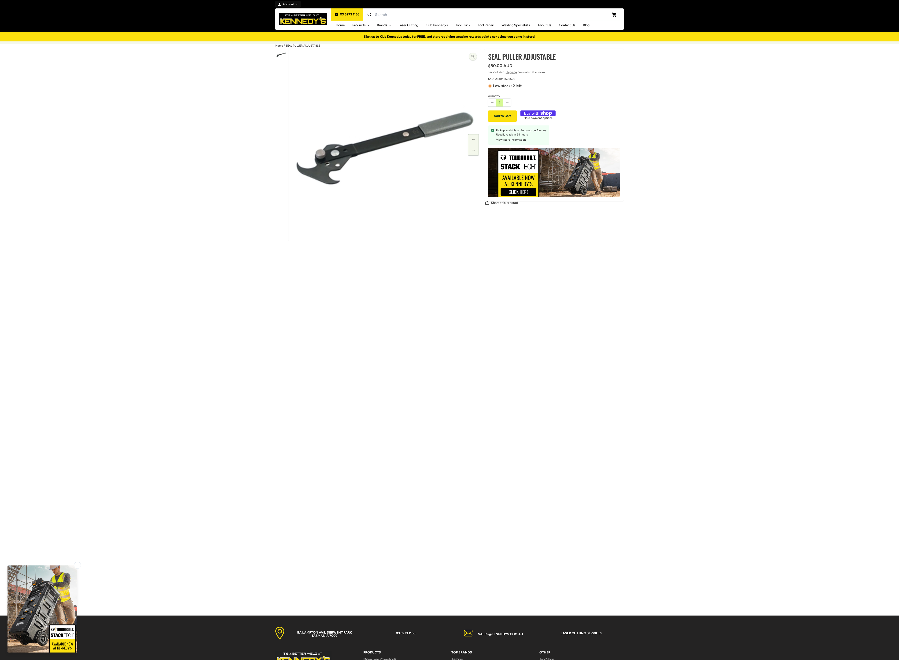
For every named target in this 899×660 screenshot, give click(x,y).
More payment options (538, 118)
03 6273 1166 (349, 14)
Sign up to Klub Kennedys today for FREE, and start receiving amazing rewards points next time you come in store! (449, 37)
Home (279, 45)
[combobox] (420, 14)
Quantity (494, 96)
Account (288, 4)
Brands (382, 25)
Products (359, 25)
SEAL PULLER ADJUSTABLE (303, 45)
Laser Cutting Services (581, 633)
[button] (502, 116)
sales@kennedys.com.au (500, 634)
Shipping (511, 72)
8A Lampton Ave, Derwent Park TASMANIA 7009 (324, 634)
